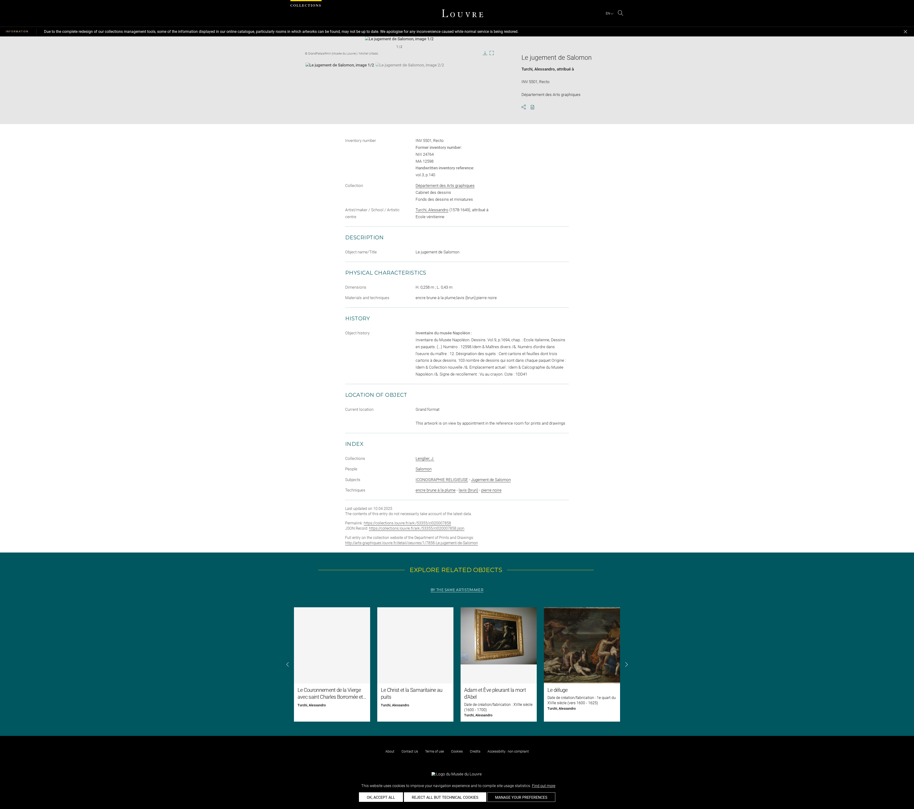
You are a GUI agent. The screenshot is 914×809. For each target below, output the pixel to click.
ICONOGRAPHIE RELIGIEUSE (442, 479)
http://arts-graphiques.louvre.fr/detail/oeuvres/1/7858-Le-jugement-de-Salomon (411, 543)
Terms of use (434, 751)
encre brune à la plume (436, 490)
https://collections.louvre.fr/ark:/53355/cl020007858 (407, 523)
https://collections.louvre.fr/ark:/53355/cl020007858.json (416, 528)
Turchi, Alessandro (538, 69)
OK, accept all (381, 797)
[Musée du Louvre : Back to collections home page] (462, 13)
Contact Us (410, 751)
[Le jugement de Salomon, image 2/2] (410, 74)
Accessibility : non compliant (508, 751)
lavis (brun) (468, 490)
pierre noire (491, 490)
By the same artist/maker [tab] (457, 590)
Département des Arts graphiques (445, 185)
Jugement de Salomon (491, 479)
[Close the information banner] (905, 32)
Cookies (457, 751)
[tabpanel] (457, 664)
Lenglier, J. (425, 458)
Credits (475, 751)
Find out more (543, 786)
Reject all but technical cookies (445, 797)
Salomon (424, 469)
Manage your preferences (521, 797)
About (389, 751)
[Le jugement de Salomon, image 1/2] (340, 74)
